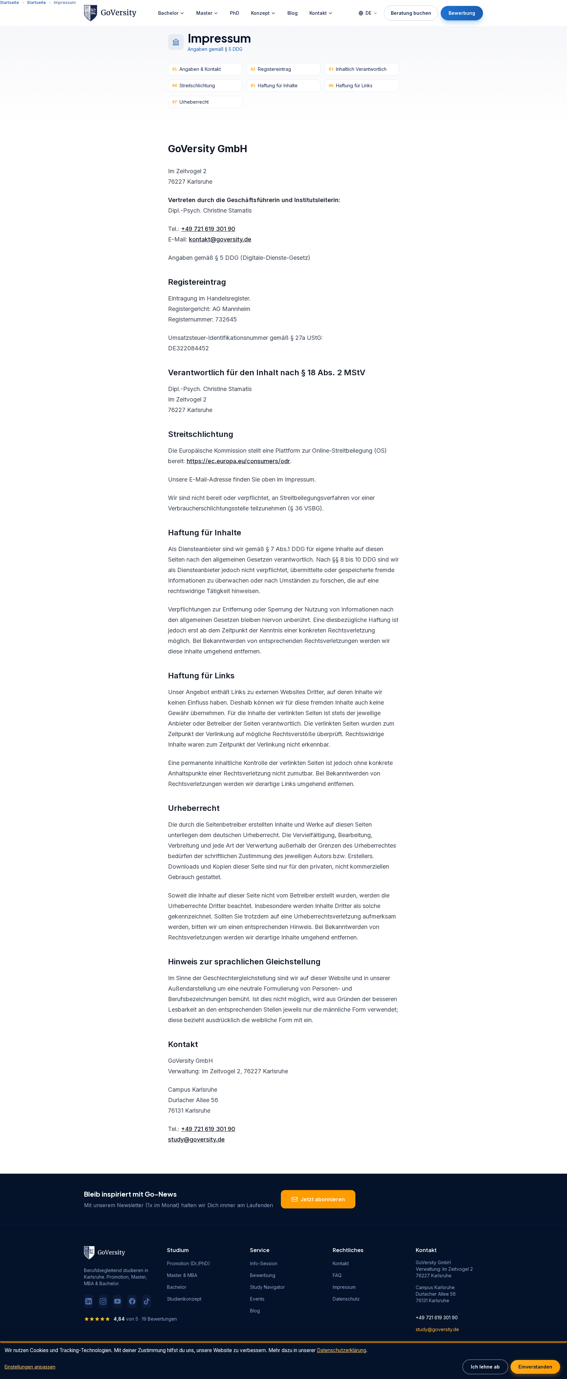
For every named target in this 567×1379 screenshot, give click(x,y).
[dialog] (283, 1360)
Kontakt (318, 13)
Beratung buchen (411, 13)
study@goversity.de (196, 1139)
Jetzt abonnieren (323, 1199)
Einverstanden (535, 1366)
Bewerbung (462, 13)
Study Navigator (267, 1287)
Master (204, 13)
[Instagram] (103, 1301)
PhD (234, 13)
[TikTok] (146, 1301)
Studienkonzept (184, 1299)
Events (257, 1299)
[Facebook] (131, 1301)
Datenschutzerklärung (341, 1350)
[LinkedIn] (88, 1301)
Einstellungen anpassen (30, 1366)
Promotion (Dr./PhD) (188, 1263)
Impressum (344, 1287)
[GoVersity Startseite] (110, 13)
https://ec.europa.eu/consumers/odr (238, 461)
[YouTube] (117, 1301)
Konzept (260, 13)
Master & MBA (182, 1275)
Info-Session (263, 1263)
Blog (292, 13)
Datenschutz (346, 1299)
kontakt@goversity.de (220, 239)
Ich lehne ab (485, 1366)
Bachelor (168, 13)
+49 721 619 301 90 (208, 228)
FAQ (337, 1275)
